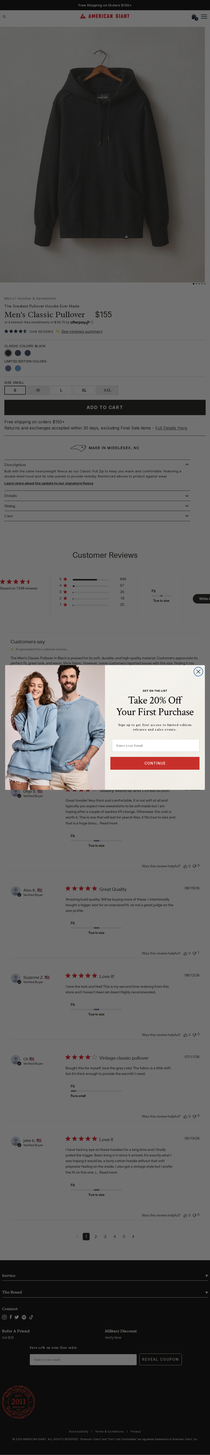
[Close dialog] (198, 671)
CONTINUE (155, 763)
